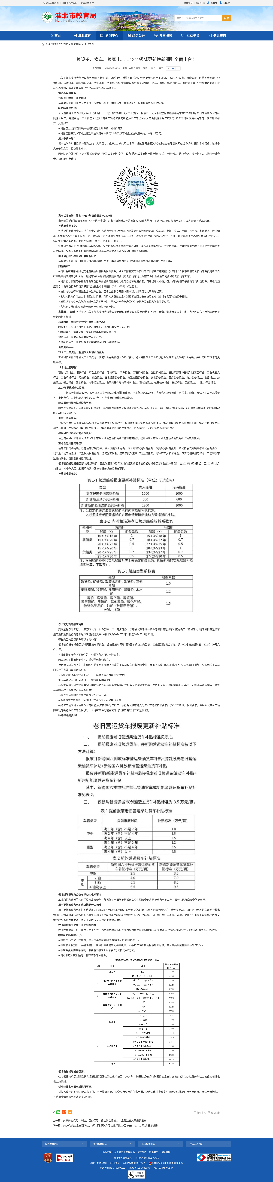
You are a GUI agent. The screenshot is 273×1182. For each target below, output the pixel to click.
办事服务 (165, 35)
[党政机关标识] (48, 1157)
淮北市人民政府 (69, 3)
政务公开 (138, 35)
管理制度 (142, 1152)
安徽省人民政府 (51, 3)
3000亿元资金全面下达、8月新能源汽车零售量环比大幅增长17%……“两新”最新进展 (110, 1125)
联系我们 (153, 1152)
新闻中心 (112, 35)
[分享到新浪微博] (64, 1112)
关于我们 (118, 1152)
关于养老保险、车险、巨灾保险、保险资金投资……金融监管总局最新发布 (104, 1120)
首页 (58, 35)
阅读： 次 (149, 68)
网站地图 (166, 1152)
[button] (212, 3)
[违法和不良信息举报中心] (214, 1157)
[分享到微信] (58, 1112)
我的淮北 (200, 3)
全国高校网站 (196, 1144)
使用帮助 (130, 1152)
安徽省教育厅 (87, 3)
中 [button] (173, 68)
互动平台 (193, 35)
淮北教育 (84, 35)
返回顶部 (215, 1112)
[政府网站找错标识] (64, 1158)
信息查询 (219, 35)
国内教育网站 (51, 1144)
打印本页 (201, 1112)
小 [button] (178, 68)
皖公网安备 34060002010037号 (167, 1163)
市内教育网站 (148, 1144)
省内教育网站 (100, 1144)
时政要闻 (89, 44)
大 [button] (168, 68)
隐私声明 (107, 1152)
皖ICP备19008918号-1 (134, 1163)
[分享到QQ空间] (70, 1112)
